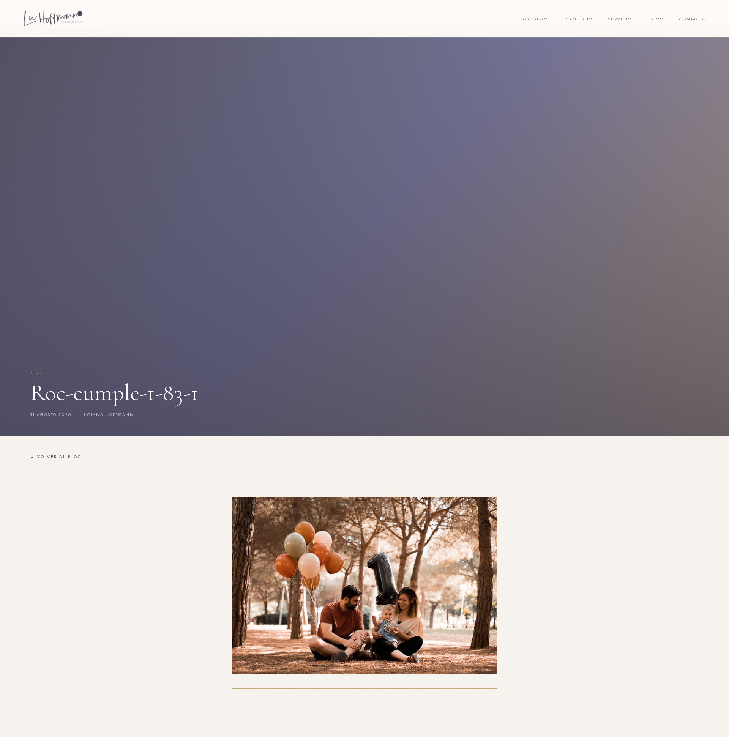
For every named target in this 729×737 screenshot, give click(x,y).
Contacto (692, 19)
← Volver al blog (56, 457)
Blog (657, 19)
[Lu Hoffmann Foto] (53, 18)
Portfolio (579, 19)
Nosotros (535, 19)
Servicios (621, 19)
